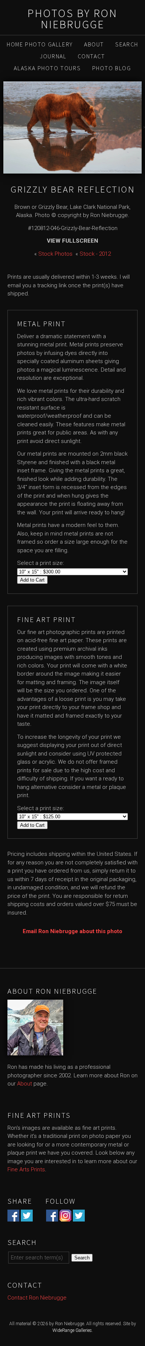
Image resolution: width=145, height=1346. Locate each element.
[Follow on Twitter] (79, 1217)
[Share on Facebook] (13, 1217)
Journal (53, 56)
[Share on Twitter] (27, 1217)
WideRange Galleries (72, 1330)
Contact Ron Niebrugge (37, 1297)
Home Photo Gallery (40, 44)
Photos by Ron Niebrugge (72, 18)
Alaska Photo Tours (47, 68)
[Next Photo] (143, 127)
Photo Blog (111, 68)
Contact (91, 56)
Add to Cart (32, 580)
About (94, 44)
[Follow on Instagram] (65, 1217)
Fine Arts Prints (26, 1169)
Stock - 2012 (95, 253)
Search (126, 44)
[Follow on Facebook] (52, 1217)
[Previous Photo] (1, 127)
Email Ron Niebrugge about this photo (72, 931)
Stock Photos (55, 253)
